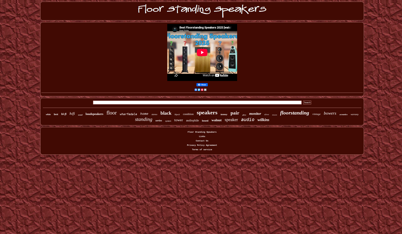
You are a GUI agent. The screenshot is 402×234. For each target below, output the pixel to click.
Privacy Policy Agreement (202, 145)
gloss (244, 115)
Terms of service (202, 149)
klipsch (177, 114)
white (48, 114)
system (168, 121)
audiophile (192, 120)
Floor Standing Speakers (202, 132)
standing (143, 119)
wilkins (263, 119)
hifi (72, 113)
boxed (205, 120)
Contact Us (202, 141)
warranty (355, 114)
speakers (207, 112)
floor (111, 113)
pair (235, 113)
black (165, 113)
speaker (231, 119)
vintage (316, 114)
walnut (217, 120)
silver (266, 114)
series (158, 120)
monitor (255, 114)
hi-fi (63, 114)
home (144, 114)
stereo (154, 114)
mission (274, 115)
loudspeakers (94, 114)
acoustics (344, 114)
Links (202, 136)
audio (247, 119)
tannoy (224, 114)
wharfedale (128, 114)
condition (188, 114)
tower (178, 120)
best (56, 114)
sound (80, 115)
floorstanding (294, 113)
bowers (330, 113)
